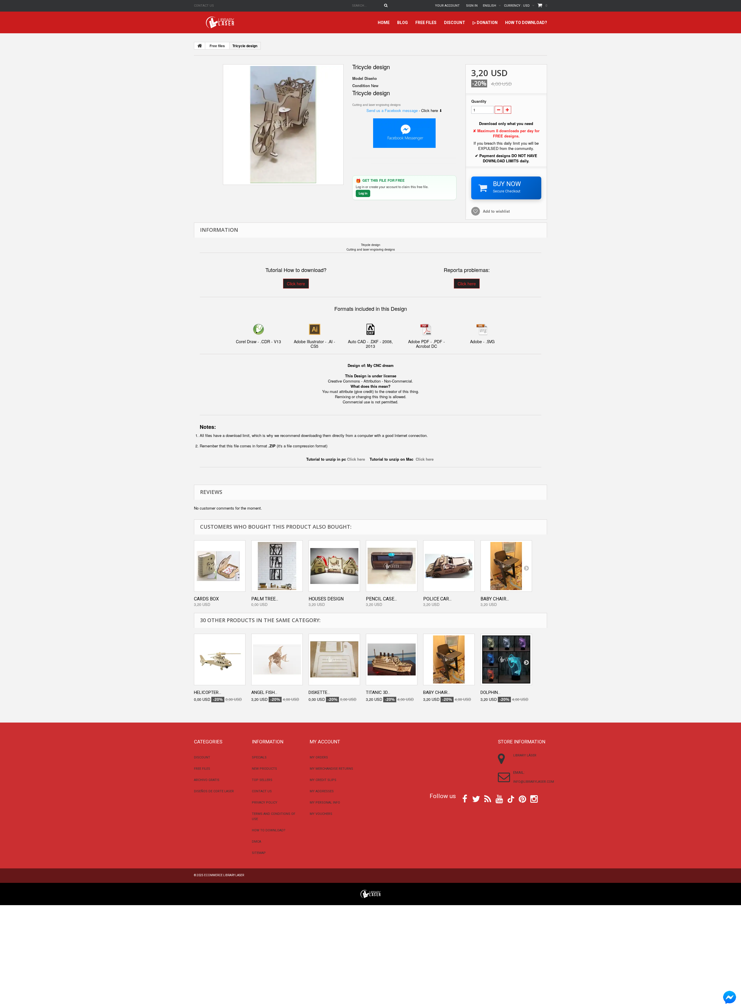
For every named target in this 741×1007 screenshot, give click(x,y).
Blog (402, 22)
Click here (296, 283)
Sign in (472, 6)
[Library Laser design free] (370, 893)
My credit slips (323, 780)
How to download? (526, 22)
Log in (363, 193)
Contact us (204, 6)
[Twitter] (476, 798)
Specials (259, 757)
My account (325, 742)
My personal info (325, 802)
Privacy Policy (264, 802)
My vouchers (321, 814)
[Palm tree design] (277, 566)
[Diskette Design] (334, 659)
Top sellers (262, 780)
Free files (425, 22)
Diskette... (319, 692)
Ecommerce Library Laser (224, 875)
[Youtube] (499, 798)
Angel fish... (264, 692)
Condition (361, 85)
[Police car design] (449, 566)
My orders (319, 757)
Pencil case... (381, 599)
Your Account (447, 6)
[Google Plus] (511, 799)
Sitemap (259, 853)
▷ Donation (485, 22)
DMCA (256, 842)
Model (357, 78)
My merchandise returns (331, 769)
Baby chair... (494, 599)
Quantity (478, 101)
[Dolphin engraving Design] (506, 659)
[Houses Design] (334, 566)
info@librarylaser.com (533, 782)
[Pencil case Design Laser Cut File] (391, 566)
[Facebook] (464, 798)
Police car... (437, 599)
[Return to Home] (199, 45)
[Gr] (283, 124)
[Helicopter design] (219, 659)
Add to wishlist (496, 211)
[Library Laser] (220, 22)
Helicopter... (207, 692)
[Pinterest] (522, 798)
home (384, 22)
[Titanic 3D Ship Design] (391, 659)
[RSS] (487, 798)
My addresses (322, 791)
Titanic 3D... (378, 692)
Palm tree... (264, 599)
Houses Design (326, 599)
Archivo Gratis (206, 780)
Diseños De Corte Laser (214, 791)
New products (264, 769)
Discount (454, 22)
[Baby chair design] (506, 566)
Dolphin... (490, 692)
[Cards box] (219, 566)
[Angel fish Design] (277, 659)
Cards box (206, 599)
